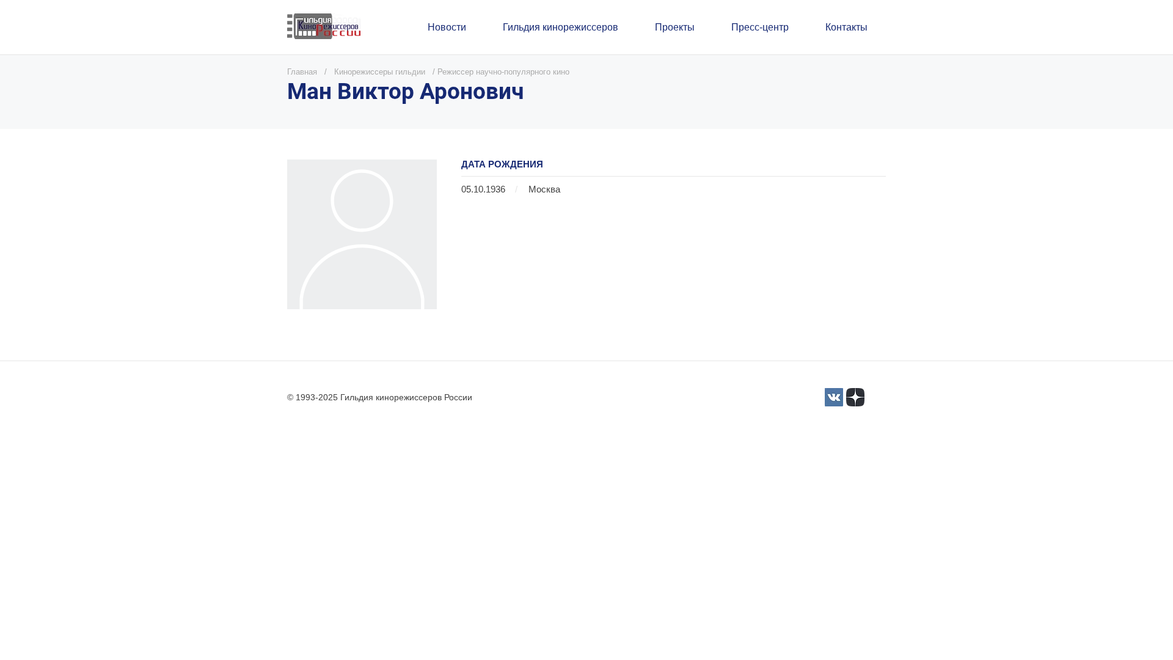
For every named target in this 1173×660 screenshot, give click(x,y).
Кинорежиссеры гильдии (379, 71)
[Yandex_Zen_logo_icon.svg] (855, 397)
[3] (834, 397)
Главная (302, 71)
